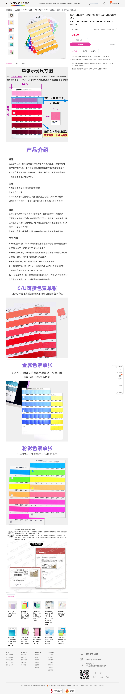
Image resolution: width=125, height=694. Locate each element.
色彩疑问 (37, 665)
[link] (38, 10)
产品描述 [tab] (75, 51)
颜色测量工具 (9, 657)
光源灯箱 (56, 3)
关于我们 (77, 3)
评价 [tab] (23, 63)
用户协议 (50, 667)
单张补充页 (38, 10)
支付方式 (37, 657)
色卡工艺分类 (9, 662)
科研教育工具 (9, 654)
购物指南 (37, 654)
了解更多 (70, 3)
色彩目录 (23, 657)
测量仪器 (49, 3)
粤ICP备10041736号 (72, 685)
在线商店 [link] (18, 10)
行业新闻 (23, 665)
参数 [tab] (17, 63)
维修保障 (37, 662)
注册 (117, 3)
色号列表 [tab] (94, 51)
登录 (113, 3)
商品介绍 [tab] (9, 63)
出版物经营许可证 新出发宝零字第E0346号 (91, 685)
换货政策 (37, 660)
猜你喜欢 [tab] (11, 596)
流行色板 (23, 662)
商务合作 (50, 665)
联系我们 (50, 657)
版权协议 (50, 670)
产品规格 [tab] (84, 51)
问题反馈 (37, 667)
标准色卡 (42, 3)
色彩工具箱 (24, 660)
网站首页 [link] (9, 10)
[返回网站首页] (18, 3)
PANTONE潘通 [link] (27, 10)
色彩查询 (63, 3)
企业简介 (50, 654)
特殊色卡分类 (9, 665)
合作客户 (50, 662)
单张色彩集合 (9, 660)
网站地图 (50, 660)
